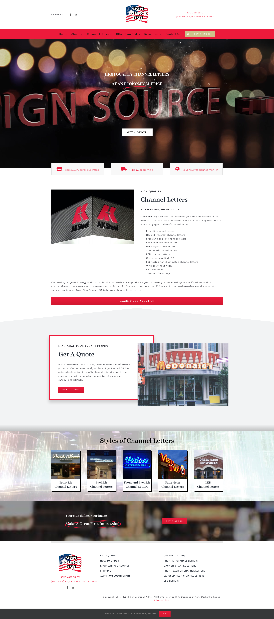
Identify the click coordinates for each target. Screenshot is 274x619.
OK (164, 614)
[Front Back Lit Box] (137, 451)
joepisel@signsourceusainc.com (195, 16)
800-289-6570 (70, 576)
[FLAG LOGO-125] (70, 555)
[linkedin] (76, 14)
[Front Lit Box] (65, 451)
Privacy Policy (161, 600)
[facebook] (70, 14)
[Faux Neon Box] (172, 451)
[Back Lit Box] (101, 451)
